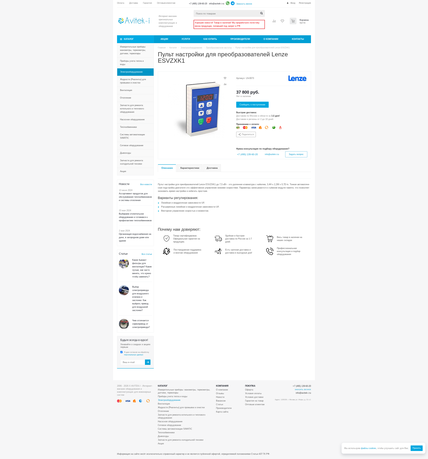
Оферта (249, 389)
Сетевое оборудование (131, 145)
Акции (164, 39)
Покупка (250, 386)
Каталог (129, 39)
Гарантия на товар (254, 400)
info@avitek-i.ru (216, 3)
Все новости (146, 184)
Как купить (210, 39)
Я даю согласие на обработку (136, 353)
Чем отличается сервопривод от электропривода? (141, 323)
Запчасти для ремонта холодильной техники (131, 162)
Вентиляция (126, 90)
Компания (222, 386)
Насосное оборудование (132, 119)
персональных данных (133, 355)
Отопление (125, 97)
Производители (240, 39)
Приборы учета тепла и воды (132, 63)
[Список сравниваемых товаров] (274, 22)
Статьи (219, 404)
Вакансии (221, 400)
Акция (123, 171)
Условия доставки (254, 397)
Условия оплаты (253, 393)
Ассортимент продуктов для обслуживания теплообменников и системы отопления (135, 196)
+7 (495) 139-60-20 (198, 3)
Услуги (186, 39)
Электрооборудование (131, 72)
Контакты (298, 39)
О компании (270, 39)
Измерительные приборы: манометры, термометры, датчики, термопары (133, 50)
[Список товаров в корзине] (299, 23)
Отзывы (220, 393)
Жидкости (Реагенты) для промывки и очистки (133, 81)
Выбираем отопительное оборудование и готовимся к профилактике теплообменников (135, 217)
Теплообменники (128, 127)
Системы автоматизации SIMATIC (132, 136)
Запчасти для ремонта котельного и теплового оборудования (132, 108)
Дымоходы (125, 153)
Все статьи (147, 254)
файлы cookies (368, 448)
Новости (220, 397)
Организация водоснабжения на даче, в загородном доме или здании (135, 237)
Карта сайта (222, 412)
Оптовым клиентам (254, 404)
